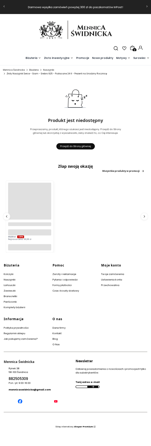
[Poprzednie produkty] (6, 216)
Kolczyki (8, 274)
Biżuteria (34, 69)
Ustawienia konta (111, 279)
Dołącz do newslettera (92, 387)
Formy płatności (62, 285)
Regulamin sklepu (14, 333)
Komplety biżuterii (14, 307)
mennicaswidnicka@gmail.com (30, 389)
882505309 (18, 378)
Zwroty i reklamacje (64, 274)
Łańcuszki (9, 285)
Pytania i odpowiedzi (65, 279)
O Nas (56, 344)
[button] (123, 58)
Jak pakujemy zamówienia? (21, 339)
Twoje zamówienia (112, 274)
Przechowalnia (110, 285)
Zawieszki (10, 290)
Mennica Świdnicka (14, 69)
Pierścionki (10, 302)
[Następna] (147, 7)
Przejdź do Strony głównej (75, 146)
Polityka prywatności (16, 328)
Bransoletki (10, 296)
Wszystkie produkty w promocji (121, 171)
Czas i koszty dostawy (65, 290)
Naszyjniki (48, 69)
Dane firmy (59, 328)
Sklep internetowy (74, 426)
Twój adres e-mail (88, 382)
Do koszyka (29, 247)
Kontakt (57, 333)
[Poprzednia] (4, 7)
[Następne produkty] (144, 216)
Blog (55, 339)
